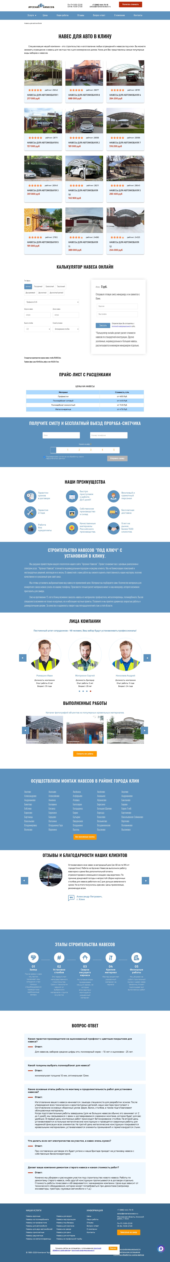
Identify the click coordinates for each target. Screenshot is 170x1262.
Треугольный (61, 286)
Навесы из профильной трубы (69, 1239)
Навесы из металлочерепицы (38, 1239)
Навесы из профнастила (36, 1223)
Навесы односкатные (35, 1232)
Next (147, 658)
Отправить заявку (117, 458)
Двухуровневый (30, 293)
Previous (22, 658)
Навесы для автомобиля (36, 1226)
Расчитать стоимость (130, 4)
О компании (119, 15)
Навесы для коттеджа (65, 1236)
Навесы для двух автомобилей (39, 1229)
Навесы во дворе (63, 1229)
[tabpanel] (44, 663)
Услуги (31, 15)
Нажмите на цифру (85, 444)
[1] (67, 450)
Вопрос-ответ (99, 15)
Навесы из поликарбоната (37, 1219)
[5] (114, 450)
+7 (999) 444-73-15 (100, 5)
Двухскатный (42, 293)
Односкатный (50, 286)
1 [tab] (79, 691)
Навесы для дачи (63, 1232)
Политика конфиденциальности (127, 1249)
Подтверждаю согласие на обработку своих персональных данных (65, 458)
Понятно (113, 1248)
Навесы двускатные (34, 1236)
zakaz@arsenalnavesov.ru (100, 7)
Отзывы (80, 15)
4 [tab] (90, 691)
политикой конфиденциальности (121, 326)
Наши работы (63, 15)
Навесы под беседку (65, 1223)
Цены (45, 15)
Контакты (138, 15)
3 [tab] (87, 691)
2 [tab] (83, 691)
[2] (79, 450)
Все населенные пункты (85, 837)
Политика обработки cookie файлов (128, 1255)
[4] (102, 450)
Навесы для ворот (64, 1216)
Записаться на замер (128, 1232)
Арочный (28, 286)
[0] (56, 450)
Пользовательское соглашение (126, 1252)
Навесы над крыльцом (66, 1219)
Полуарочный (38, 286)
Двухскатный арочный (56, 293)
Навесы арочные (33, 1216)
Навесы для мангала (65, 1226)
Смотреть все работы (85, 754)
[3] (91, 450)
